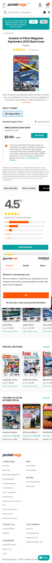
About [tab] (42, 265)
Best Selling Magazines (11, 475)
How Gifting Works (33, 482)
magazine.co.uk (32, 537)
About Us (29, 529)
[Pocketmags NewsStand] (16, 5)
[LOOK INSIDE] (26, 90)
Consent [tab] (9, 265)
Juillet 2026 (28, 325)
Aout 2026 (7, 325)
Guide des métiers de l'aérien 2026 (11, 380)
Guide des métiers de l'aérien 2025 (31, 380)
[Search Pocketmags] (5, 12)
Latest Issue (8, 33)
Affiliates (6, 533)
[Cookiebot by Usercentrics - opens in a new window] (38, 258)
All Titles (6, 466)
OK (26, 295)
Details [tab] (26, 265)
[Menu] (4, 4)
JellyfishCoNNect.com (34, 542)
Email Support (31, 470)
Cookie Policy (8, 514)
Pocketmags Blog (9, 483)
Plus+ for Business (9, 492)
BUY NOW (39, 135)
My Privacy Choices (10, 518)
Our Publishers (8, 488)
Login (5, 554)
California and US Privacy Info (12, 503)
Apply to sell (7, 549)
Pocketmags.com (32, 533)
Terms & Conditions (10, 509)
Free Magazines (9, 479)
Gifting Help (30, 486)
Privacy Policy (8, 497)
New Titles (7, 470)
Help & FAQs (30, 466)
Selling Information (9, 545)
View (4, 331)
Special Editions (12, 346)
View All (46, 347)
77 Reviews (34, 50)
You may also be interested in (12, 397)
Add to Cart (12, 331)
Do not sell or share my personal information (26, 303)
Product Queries (9, 529)
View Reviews (25, 247)
